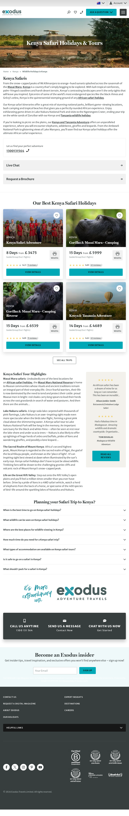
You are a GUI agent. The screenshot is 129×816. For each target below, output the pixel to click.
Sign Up (87, 670)
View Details (33, 272)
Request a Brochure (20, 179)
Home (6, 71)
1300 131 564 (82, 12)
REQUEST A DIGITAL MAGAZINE (19, 703)
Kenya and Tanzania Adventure (70, 122)
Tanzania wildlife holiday (76, 115)
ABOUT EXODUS (11, 710)
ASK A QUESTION (99, 12)
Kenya (15, 71)
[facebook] (6, 767)
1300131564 (15, 151)
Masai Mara (15, 86)
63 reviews (95, 265)
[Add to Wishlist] (56, 215)
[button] (64, 510)
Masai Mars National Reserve (55, 382)
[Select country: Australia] (100, 3)
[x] (15, 767)
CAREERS (69, 710)
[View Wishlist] (76, 12)
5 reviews (32, 265)
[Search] (69, 12)
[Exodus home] (11, 12)
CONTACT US (9, 697)
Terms (80, 681)
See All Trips (64, 360)
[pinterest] (31, 767)
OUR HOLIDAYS (11, 717)
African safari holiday (91, 97)
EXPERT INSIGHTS (73, 697)
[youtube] (40, 767)
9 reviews (32, 338)
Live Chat (13, 165)
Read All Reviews (106, 456)
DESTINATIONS (72, 703)
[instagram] (23, 767)
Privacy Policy (69, 681)
